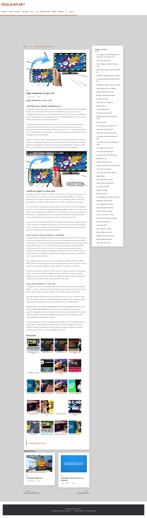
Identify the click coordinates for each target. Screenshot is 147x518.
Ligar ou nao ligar (102, 190)
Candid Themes (90, 511)
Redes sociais (45, 11)
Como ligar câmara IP (103, 60)
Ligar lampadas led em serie (105, 92)
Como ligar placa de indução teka (106, 155)
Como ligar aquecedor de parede (106, 133)
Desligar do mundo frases (104, 200)
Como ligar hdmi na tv (34, 478)
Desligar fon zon (101, 158)
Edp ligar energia (101, 193)
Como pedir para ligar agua (104, 151)
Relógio (60, 11)
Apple (11, 11)
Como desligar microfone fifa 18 (106, 126)
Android (4, 11)
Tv (66, 11)
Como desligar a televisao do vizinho (107, 197)
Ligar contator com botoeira (105, 183)
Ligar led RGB (101, 106)
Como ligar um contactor (104, 113)
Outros (71, 11)
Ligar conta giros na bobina (104, 207)
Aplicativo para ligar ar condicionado (107, 165)
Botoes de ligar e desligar (104, 211)
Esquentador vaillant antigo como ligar (108, 85)
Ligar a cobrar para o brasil (104, 214)
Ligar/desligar (100, 176)
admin (38, 96)
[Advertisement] (73, 28)
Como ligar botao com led (104, 179)
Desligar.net (13, 4)
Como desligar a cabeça (103, 229)
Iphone (17, 11)
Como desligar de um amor (104, 204)
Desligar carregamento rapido (105, 95)
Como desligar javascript (104, 232)
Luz (37, 11)
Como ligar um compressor (104, 102)
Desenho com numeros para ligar (106, 218)
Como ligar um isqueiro (103, 169)
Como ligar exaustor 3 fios (104, 129)
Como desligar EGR (102, 109)
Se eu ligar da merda (102, 186)
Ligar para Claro (101, 122)
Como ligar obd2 (101, 225)
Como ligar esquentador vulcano (106, 172)
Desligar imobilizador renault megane (108, 75)
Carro (32, 11)
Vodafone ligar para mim (104, 162)
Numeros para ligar (102, 99)
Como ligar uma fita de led (104, 148)
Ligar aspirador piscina (103, 221)
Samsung (25, 11)
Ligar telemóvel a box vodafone (106, 88)
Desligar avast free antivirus (105, 236)
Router (54, 11)
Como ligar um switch (103, 243)
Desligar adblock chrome (104, 239)
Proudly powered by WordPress (61, 511)
